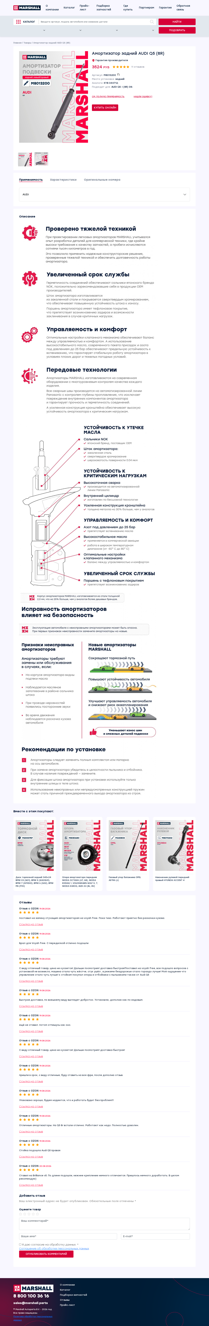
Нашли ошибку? (143, 96)
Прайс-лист (84, 7)
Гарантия (165, 7)
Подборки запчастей (73, 1295)
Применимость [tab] (31, 179)
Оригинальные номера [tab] (102, 179)
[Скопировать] (118, 74)
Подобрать (177, 30)
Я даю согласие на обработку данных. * (50, 1244)
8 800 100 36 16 (31, 1296)
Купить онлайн (105, 107)
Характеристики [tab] (63, 179)
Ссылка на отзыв (31, 924)
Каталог (69, 7)
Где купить (128, 7)
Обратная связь (183, 7)
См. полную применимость (108, 97)
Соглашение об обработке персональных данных (54, 1248)
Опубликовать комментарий (46, 1254)
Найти (177, 21)
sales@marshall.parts (30, 1303)
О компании (52, 7)
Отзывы (65, 1300)
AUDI (26, 194)
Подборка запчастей (103, 7)
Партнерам (146, 7)
